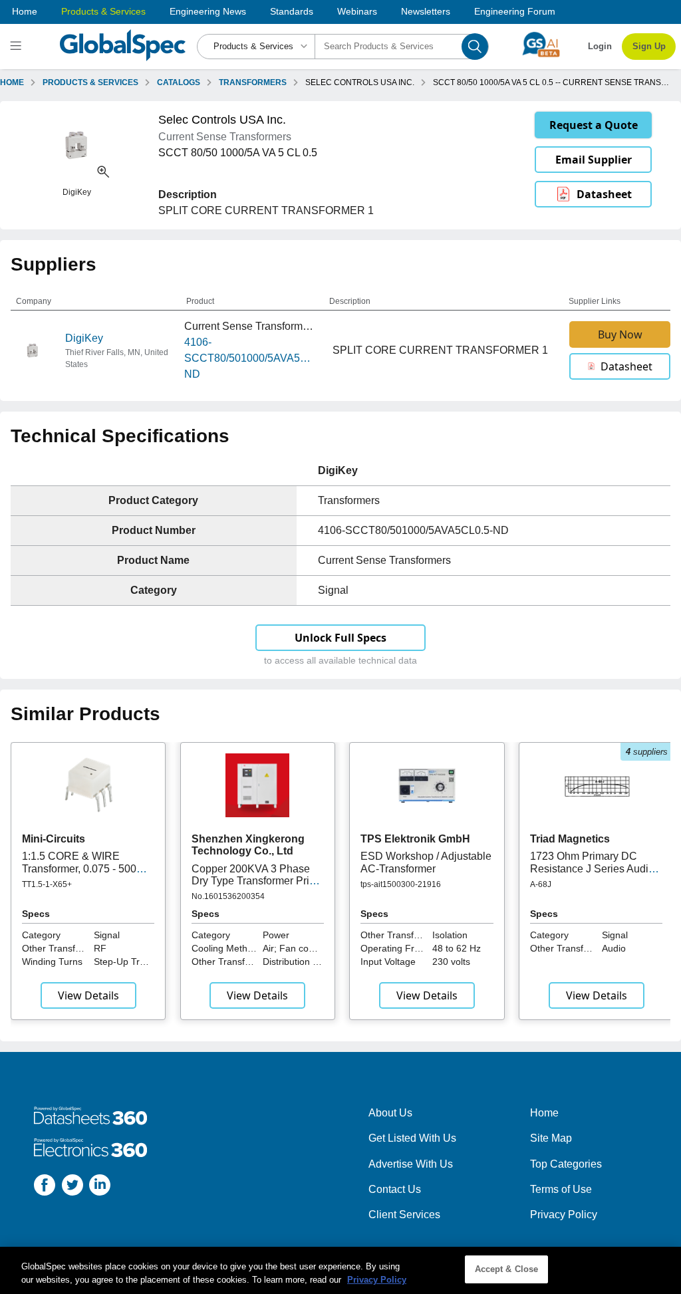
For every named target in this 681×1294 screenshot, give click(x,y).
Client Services (404, 1214)
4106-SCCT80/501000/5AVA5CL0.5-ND (250, 358)
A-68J (540, 884)
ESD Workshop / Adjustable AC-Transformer (425, 862)
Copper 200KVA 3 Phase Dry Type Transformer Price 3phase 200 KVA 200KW (256, 881)
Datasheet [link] (604, 194)
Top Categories (566, 1164)
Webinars (357, 11)
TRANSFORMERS (253, 82)
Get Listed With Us (412, 1138)
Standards (291, 11)
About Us (390, 1112)
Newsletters (425, 11)
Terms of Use (561, 1189)
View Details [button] (88, 995)
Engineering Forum (514, 11)
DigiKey (84, 338)
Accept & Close (507, 1269)
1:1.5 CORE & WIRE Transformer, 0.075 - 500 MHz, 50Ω (79, 868)
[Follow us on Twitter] (72, 1187)
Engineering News (208, 11)
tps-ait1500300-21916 (400, 884)
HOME (12, 82)
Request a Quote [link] (593, 125)
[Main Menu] (18, 47)
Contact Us (394, 1189)
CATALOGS (178, 82)
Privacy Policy (563, 1214)
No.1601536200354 (228, 896)
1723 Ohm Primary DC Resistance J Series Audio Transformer (592, 868)
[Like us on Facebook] (44, 1187)
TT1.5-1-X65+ (47, 884)
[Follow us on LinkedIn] (99, 1187)
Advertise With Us (410, 1164)
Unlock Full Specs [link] (340, 637)
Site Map (551, 1138)
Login (600, 46)
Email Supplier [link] (593, 159)
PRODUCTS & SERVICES (90, 82)
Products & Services (103, 11)
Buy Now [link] (620, 334)
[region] (340, 1270)
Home (24, 11)
